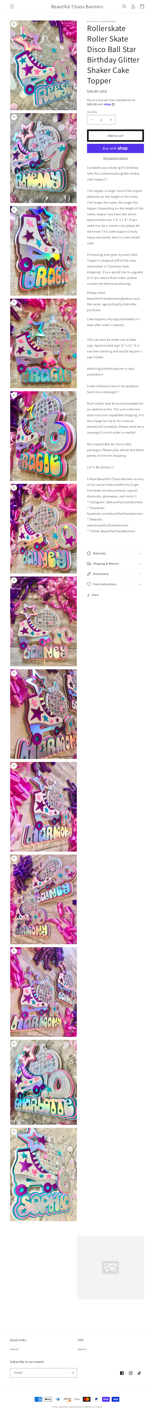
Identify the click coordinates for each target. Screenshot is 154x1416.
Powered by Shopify (92, 1407)
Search (14, 1349)
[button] (12, 6)
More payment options (115, 157)
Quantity (92, 112)
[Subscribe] (72, 1373)
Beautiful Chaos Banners (71, 1407)
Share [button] (95, 595)
